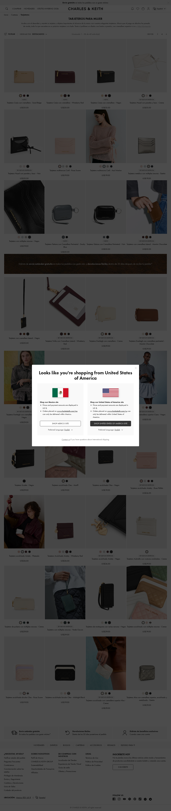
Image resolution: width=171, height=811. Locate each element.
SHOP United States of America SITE (110, 423)
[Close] (136, 368)
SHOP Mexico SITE (60, 423)
